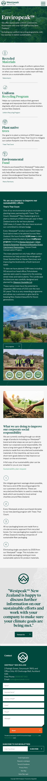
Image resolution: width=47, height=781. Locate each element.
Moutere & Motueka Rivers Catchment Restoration (23, 245)
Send (13, 730)
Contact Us (21, 634)
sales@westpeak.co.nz (19, 679)
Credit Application (23, 757)
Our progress (10, 346)
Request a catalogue (23, 761)
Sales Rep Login (23, 774)
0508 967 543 (21, 676)
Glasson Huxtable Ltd (22, 282)
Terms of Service (8, 738)
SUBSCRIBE (34, 749)
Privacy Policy (34, 735)
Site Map (23, 771)
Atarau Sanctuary (27, 241)
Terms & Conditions (23, 764)
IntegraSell (34, 779)
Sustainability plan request (14, 468)
